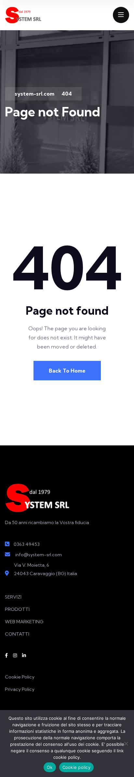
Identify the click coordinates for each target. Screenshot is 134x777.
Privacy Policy (19, 689)
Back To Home (67, 370)
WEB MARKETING (24, 622)
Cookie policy (76, 767)
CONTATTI (17, 634)
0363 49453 (27, 544)
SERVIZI (13, 597)
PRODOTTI (17, 609)
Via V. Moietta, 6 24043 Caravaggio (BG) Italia (45, 569)
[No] (126, 743)
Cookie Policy (19, 677)
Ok (50, 767)
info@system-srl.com (38, 555)
